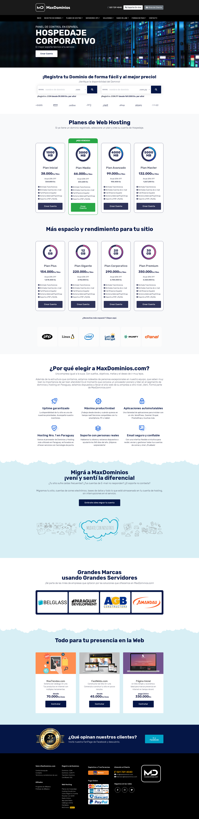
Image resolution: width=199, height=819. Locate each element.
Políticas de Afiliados (43, 789)
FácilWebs (65, 805)
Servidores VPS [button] (92, 18)
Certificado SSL (67, 777)
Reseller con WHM (68, 796)
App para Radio (67, 800)
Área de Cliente (155, 7)
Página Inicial (143, 681)
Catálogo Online (67, 803)
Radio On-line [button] (122, 18)
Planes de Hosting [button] (73, 18)
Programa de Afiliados (43, 787)
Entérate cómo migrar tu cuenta (99, 503)
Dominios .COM (67, 770)
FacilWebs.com (99, 681)
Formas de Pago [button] (138, 18)
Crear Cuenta (46, 54)
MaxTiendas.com (55, 681)
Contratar (55, 704)
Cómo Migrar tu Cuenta (70, 793)
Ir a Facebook (154, 739)
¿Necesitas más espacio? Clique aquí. (99, 318)
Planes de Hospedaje (69, 789)
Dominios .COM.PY (68, 773)
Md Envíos (68, 807)
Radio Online (66, 798)
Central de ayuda (41, 770)
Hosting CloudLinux (69, 791)
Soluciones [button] (107, 18)
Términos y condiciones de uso (46, 775)
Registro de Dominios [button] (53, 18)
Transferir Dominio (68, 775)
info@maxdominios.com (124, 774)
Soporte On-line (134, 7)
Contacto (153, 18)
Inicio (39, 18)
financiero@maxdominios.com (126, 777)
